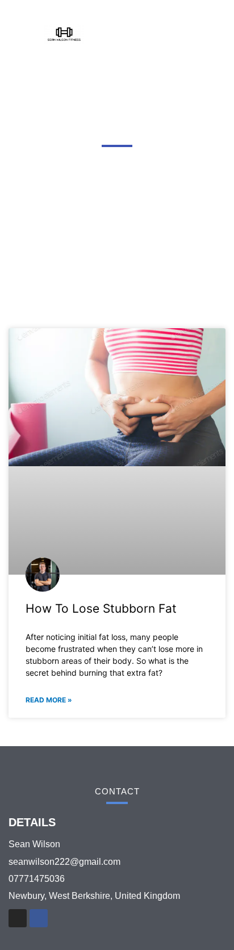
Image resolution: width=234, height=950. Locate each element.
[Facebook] (39, 918)
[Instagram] (18, 918)
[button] (182, 34)
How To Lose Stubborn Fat (101, 608)
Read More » (49, 700)
